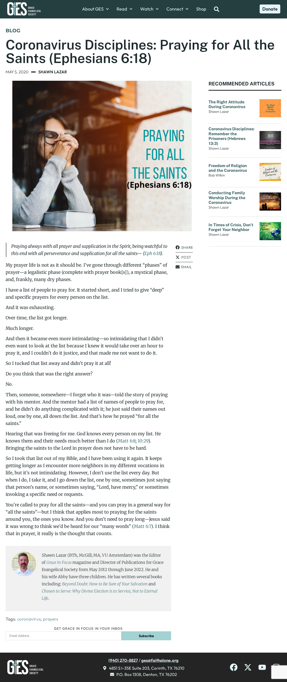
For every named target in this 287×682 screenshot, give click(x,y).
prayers (50, 619)
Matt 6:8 (126, 441)
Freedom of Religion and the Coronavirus (228, 168)
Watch (146, 9)
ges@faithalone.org (159, 660)
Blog (13, 31)
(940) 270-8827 (123, 660)
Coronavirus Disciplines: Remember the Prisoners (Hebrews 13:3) (231, 136)
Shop (201, 9)
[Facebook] (234, 667)
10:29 (143, 441)
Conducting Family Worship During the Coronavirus (227, 197)
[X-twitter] (248, 667)
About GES (93, 9)
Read (122, 9)
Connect (174, 9)
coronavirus (29, 619)
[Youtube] (262, 667)
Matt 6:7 (142, 526)
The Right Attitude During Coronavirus (227, 104)
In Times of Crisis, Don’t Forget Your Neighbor (231, 227)
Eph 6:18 (152, 253)
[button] (184, 247)
